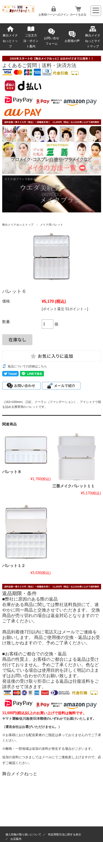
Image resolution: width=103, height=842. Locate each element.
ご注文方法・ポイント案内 (30, 41)
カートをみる (78, 14)
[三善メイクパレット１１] (76, 457)
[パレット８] (26, 450)
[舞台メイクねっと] (18, 11)
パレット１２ (13, 566)
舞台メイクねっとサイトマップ (92, 41)
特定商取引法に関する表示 (64, 834)
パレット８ (11, 472)
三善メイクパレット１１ (73, 486)
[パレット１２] (26, 532)
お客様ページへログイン (53, 14)
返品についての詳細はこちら (27, 366)
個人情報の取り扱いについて (23, 834)
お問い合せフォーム (51, 40)
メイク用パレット (51, 224)
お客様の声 (72, 40)
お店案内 (15, 838)
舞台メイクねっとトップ (10, 41)
